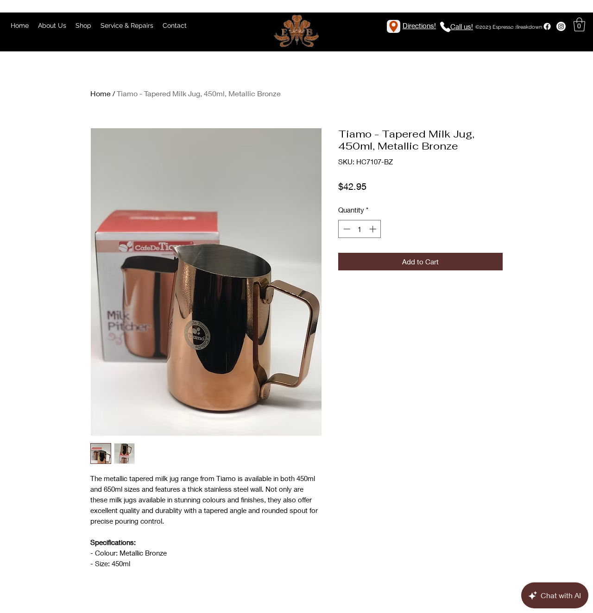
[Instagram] (561, 26)
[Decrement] (346, 229)
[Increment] (373, 229)
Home (100, 93)
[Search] (514, 25)
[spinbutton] (359, 229)
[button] (579, 24)
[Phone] (445, 27)
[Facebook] (547, 26)
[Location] (393, 26)
